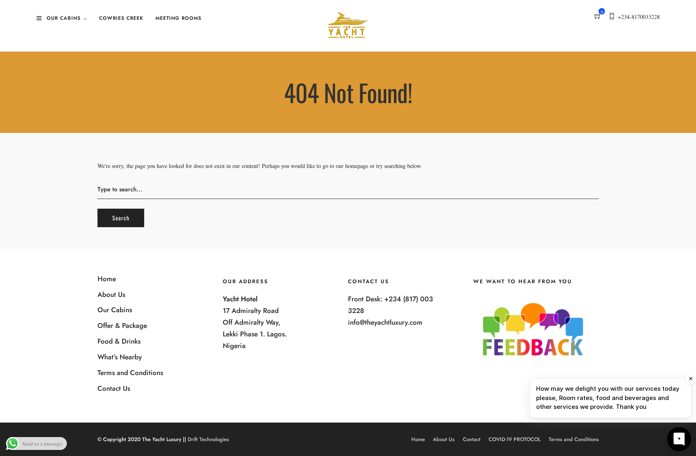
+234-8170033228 (639, 17)
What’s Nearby (119, 357)
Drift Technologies (208, 439)
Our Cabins (64, 18)
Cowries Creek (121, 18)
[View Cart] (597, 17)
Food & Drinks (119, 341)
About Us (111, 294)
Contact (472, 439)
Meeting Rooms (178, 18)
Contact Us (113, 388)
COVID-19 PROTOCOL (515, 439)
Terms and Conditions (130, 372)
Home (106, 279)
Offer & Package (122, 325)
